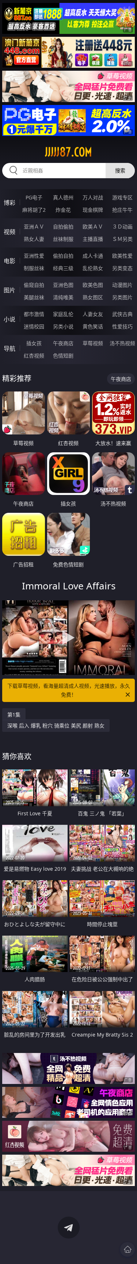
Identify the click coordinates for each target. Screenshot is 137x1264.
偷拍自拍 (63, 255)
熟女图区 (93, 297)
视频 (9, 232)
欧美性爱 (122, 255)
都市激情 (34, 314)
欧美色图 (93, 284)
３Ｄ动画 (122, 226)
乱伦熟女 (93, 268)
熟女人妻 (34, 238)
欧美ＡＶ (93, 226)
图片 (9, 290)
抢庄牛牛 (122, 209)
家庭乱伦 (63, 314)
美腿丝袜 (34, 297)
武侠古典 (122, 314)
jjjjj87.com (68, 152)
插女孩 (34, 343)
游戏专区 (122, 197)
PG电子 (34, 197)
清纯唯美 (63, 297)
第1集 (13, 714)
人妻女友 (93, 314)
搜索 (120, 170)
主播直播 (93, 238)
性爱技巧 (122, 326)
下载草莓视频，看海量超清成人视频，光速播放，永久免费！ (68, 690)
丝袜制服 (63, 238)
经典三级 (63, 268)
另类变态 (122, 268)
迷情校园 (34, 326)
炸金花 (63, 209)
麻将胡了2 (34, 209)
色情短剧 (63, 355)
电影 (9, 261)
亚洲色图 (63, 284)
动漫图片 (122, 284)
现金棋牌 (93, 209)
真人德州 (63, 197)
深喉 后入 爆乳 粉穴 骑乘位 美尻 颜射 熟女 (55, 725)
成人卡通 (93, 255)
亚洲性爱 (34, 255)
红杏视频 (34, 355)
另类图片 (122, 297)
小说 (9, 319)
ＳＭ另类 (122, 238)
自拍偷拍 (63, 226)
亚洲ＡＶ (34, 226)
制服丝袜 (34, 268)
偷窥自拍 (34, 284)
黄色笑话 (93, 326)
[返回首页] (127, 1249)
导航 (9, 348)
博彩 (9, 203)
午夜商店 (63, 343)
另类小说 (63, 326)
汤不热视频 (122, 343)
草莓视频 (93, 343)
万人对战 (93, 197)
